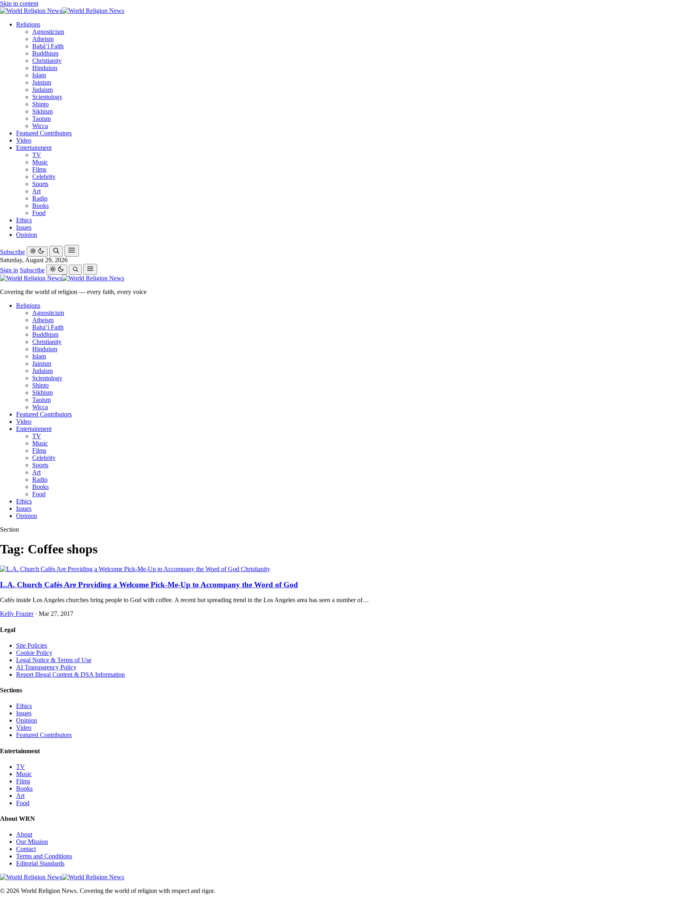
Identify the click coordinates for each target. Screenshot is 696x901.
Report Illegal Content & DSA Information (70, 674)
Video (23, 140)
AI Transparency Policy (46, 667)
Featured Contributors (44, 133)
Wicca (40, 125)
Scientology (47, 96)
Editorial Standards (40, 863)
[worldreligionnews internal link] (62, 10)
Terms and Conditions (44, 856)
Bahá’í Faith (48, 46)
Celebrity (44, 176)
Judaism (42, 89)
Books (40, 205)
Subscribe (12, 252)
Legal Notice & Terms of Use (53, 660)
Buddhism (45, 53)
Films (39, 169)
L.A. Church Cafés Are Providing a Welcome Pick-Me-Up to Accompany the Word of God (149, 584)
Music (40, 162)
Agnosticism (48, 31)
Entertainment (34, 147)
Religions (28, 24)
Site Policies (31, 645)
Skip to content (19, 3)
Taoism (41, 118)
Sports (40, 183)
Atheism (43, 38)
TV (36, 154)
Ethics (24, 220)
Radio (40, 198)
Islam (39, 75)
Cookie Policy (34, 652)
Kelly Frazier (16, 613)
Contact (26, 848)
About (24, 834)
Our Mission (32, 841)
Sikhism (42, 111)
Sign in (9, 270)
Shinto (40, 104)
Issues (23, 227)
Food (39, 212)
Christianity (47, 60)
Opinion (26, 234)
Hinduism (44, 67)
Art (36, 191)
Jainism (41, 82)
